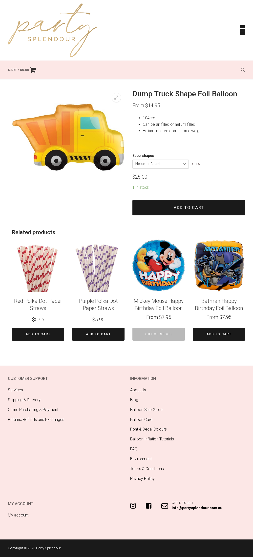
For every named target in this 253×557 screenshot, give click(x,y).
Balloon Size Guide (146, 409)
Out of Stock (158, 334)
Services (15, 390)
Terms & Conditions (147, 468)
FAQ (133, 449)
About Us (138, 390)
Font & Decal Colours (148, 429)
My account (18, 515)
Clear (197, 164)
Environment (141, 458)
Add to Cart (38, 334)
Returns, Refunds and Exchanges (36, 419)
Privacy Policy (142, 478)
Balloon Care (141, 419)
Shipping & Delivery (24, 399)
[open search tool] (243, 70)
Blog (134, 399)
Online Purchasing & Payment (33, 409)
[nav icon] (242, 30)
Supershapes (143, 156)
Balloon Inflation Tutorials (152, 439)
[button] (116, 97)
